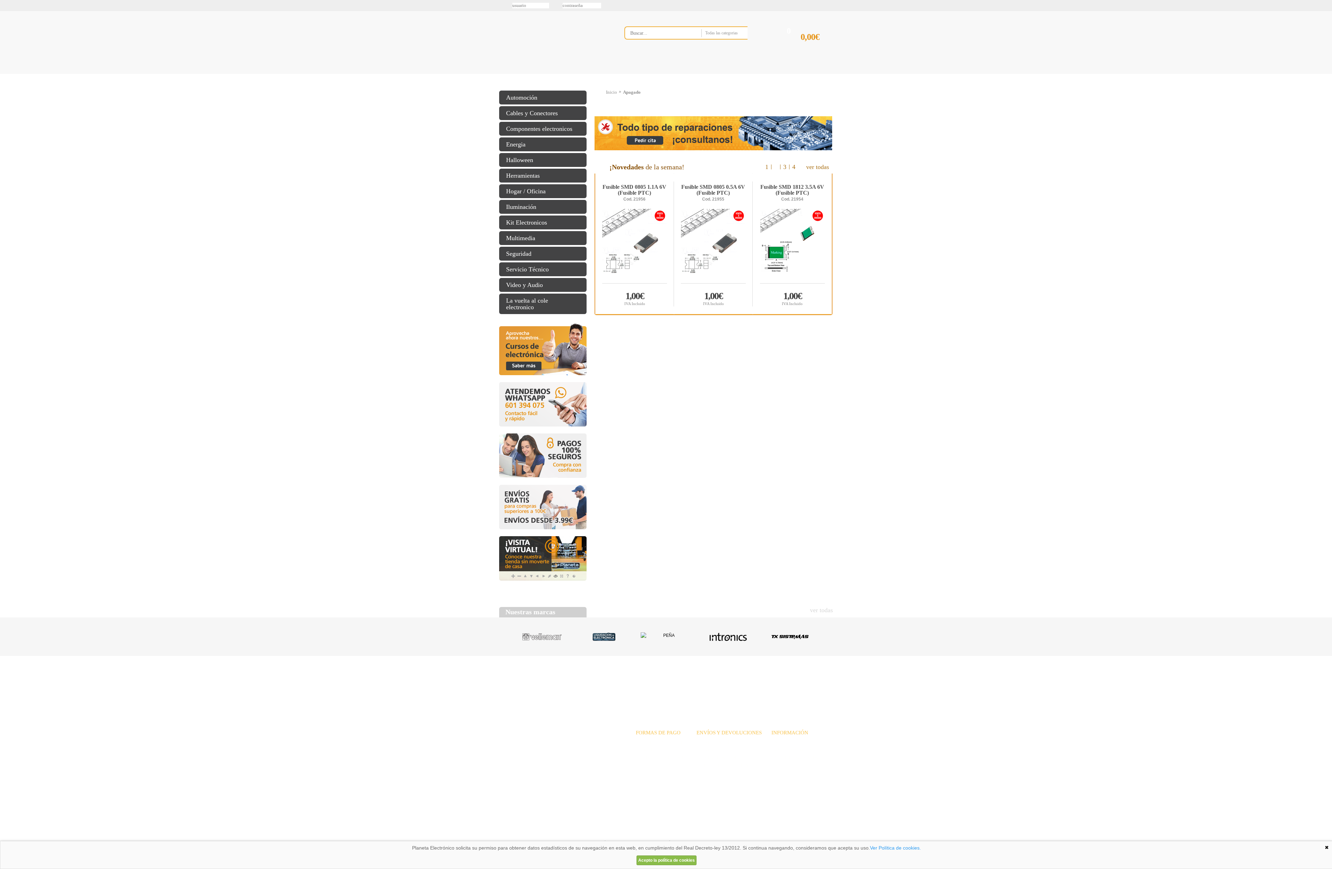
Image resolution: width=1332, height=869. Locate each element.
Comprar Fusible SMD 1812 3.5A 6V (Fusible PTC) (792, 298)
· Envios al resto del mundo (724, 757)
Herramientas (523, 175)
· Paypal (644, 749)
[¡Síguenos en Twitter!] (7, 28)
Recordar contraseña (665, 5)
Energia (516, 144)
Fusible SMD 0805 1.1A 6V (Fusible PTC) (634, 190)
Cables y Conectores (532, 113)
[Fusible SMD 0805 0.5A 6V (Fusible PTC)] (713, 246)
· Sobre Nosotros (788, 742)
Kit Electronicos (526, 222)
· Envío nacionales (715, 742)
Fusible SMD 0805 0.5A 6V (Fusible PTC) (713, 190)
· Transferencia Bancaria (660, 742)
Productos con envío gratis (700, 74)
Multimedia (520, 238)
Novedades (690, 682)
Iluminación (521, 206)
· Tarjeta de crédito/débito (661, 757)
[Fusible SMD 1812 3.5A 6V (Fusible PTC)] (792, 246)
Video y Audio (524, 284)
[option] (713, 244)
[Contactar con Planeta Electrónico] (556, 750)
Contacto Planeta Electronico (809, 74)
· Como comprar (787, 765)
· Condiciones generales (794, 757)
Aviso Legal (516, 832)
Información (754, 74)
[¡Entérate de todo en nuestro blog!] (7, 101)
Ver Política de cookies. (895, 848)
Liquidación (752, 682)
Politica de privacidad (565, 832)
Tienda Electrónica (513, 74)
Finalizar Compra (816, 48)
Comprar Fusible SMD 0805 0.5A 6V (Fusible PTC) (713, 298)
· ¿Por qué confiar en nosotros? (802, 749)
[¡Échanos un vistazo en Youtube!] (7, 86)
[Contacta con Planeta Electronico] (695, 47)
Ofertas (720, 682)
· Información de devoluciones (727, 765)
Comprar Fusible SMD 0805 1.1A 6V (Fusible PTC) (635, 298)
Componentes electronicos (539, 128)
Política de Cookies (618, 832)
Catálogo (786, 682)
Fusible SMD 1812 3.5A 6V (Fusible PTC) (792, 190)
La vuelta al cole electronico (527, 304)
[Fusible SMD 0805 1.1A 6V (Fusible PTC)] (634, 246)
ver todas (817, 166)
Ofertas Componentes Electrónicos (602, 74)
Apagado (632, 92)
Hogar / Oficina (526, 191)
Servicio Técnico (527, 269)
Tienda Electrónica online (554, 39)
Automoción (521, 97)
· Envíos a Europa (714, 749)
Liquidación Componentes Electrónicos (650, 74)
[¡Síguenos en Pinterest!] (7, 57)
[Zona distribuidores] (796, 8)
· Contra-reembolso (655, 765)
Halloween (519, 160)
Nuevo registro (723, 5)
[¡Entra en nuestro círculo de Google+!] (7, 72)
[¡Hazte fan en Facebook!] (7, 42)
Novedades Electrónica (553, 74)
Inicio (611, 92)
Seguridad (518, 253)
